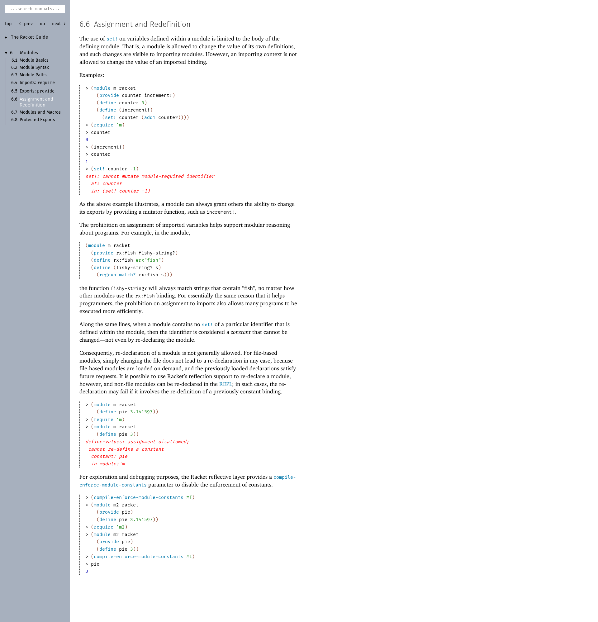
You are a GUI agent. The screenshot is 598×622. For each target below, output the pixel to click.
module (102, 88)
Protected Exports (37, 120)
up (42, 24)
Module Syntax (34, 67)
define (107, 103)
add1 (149, 117)
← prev (26, 24)
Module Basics (34, 60)
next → (59, 24)
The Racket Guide (29, 37)
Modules (29, 53)
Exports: (37, 91)
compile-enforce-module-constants (138, 497)
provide (109, 95)
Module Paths (33, 75)
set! (112, 39)
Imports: (37, 83)
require (103, 125)
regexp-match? (117, 275)
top (8, 24)
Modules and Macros (40, 112)
